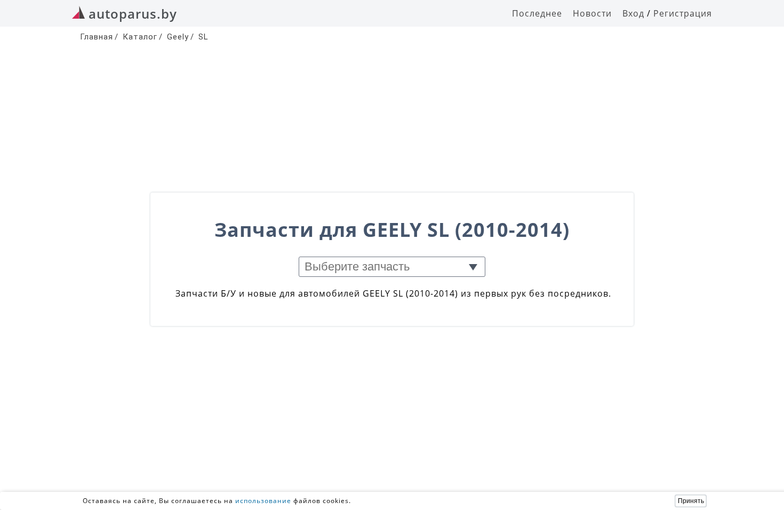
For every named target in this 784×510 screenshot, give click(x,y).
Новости (592, 13)
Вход (633, 13)
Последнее (537, 13)
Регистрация (682, 13)
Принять (691, 501)
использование (263, 500)
